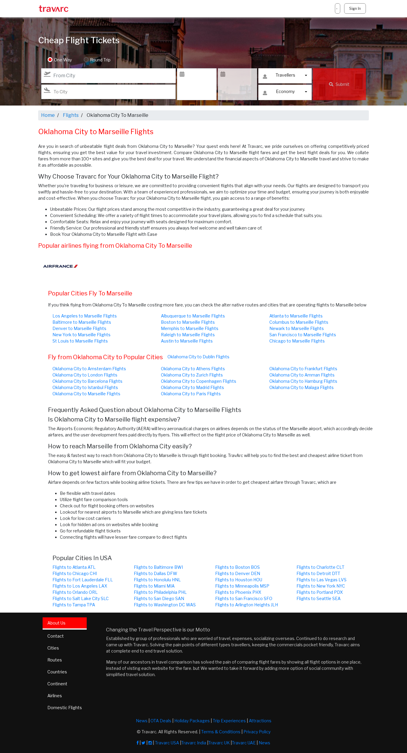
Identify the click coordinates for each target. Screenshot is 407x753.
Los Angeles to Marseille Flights (84, 315)
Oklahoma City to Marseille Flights (86, 393)
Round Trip (100, 59)
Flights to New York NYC (320, 585)
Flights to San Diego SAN (159, 598)
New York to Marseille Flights (81, 334)
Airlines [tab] (54, 695)
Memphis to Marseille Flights (189, 328)
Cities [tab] (53, 647)
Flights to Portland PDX (319, 592)
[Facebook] (138, 742)
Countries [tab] (57, 671)
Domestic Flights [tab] (64, 707)
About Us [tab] (56, 622)
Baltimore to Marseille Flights (81, 322)
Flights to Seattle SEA (318, 598)
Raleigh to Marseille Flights (188, 334)
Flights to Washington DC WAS (165, 604)
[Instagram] (150, 742)
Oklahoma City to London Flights (84, 374)
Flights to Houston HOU (238, 579)
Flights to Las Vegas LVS (321, 579)
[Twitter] (143, 742)
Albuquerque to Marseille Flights (193, 315)
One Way (63, 59)
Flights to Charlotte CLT (320, 567)
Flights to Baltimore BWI (158, 567)
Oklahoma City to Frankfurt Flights (303, 368)
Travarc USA (167, 742)
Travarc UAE (244, 742)
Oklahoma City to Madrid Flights (192, 387)
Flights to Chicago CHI (74, 573)
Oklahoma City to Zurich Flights (192, 374)
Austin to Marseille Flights (187, 340)
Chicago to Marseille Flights (297, 340)
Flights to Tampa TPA (73, 604)
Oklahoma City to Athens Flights (193, 368)
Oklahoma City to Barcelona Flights (87, 381)
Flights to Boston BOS (237, 567)
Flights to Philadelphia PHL (160, 592)
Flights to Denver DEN (237, 573)
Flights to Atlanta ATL (74, 567)
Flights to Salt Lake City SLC (80, 598)
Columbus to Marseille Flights (298, 322)
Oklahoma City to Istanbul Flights (85, 387)
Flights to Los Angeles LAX (79, 585)
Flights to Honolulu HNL (157, 579)
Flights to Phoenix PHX (238, 592)
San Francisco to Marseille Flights (302, 334)
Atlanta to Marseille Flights (296, 315)
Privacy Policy (257, 731)
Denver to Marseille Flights (79, 328)
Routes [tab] (54, 659)
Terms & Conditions (220, 731)
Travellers (285, 75)
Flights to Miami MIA (154, 585)
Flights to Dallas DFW (155, 573)
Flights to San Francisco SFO (243, 598)
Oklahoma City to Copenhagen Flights (198, 381)
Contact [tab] (55, 636)
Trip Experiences (229, 720)
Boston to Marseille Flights (188, 322)
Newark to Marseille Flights (296, 328)
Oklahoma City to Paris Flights (191, 393)
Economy (285, 91)
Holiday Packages (192, 720)
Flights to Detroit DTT (318, 573)
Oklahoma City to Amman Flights (302, 374)
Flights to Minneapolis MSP (242, 585)
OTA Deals (160, 720)
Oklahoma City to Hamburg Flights (303, 381)
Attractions (260, 720)
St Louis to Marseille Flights (80, 340)
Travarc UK (219, 742)
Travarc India (193, 742)
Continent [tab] (57, 683)
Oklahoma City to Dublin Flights (198, 356)
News (141, 720)
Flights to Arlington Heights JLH (246, 604)
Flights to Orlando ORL (75, 592)
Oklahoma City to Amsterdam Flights (89, 368)
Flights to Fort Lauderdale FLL (82, 579)
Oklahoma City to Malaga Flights (301, 387)
